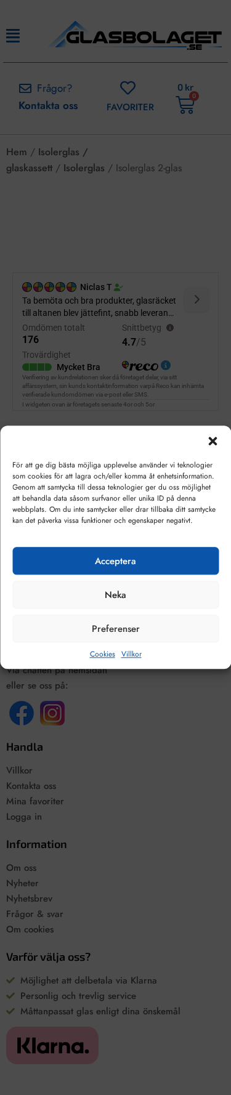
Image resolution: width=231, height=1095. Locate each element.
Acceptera (115, 561)
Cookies (102, 654)
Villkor (131, 654)
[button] (212, 441)
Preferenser (116, 629)
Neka (115, 595)
